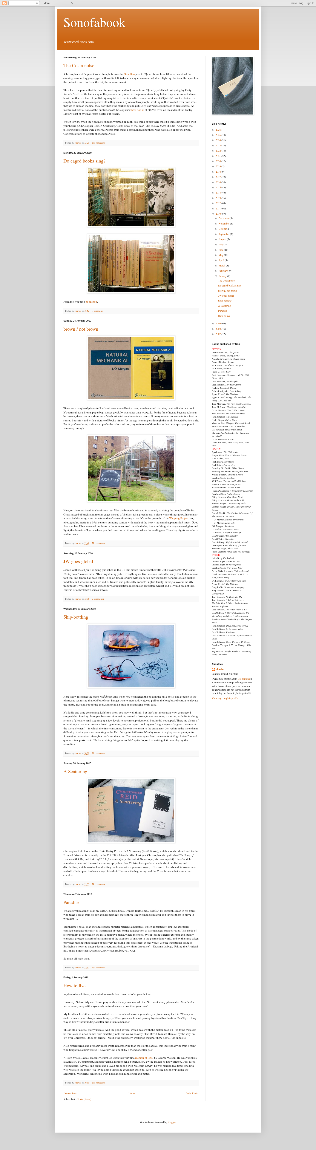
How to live (74, 985)
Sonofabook (94, 22)
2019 (218, 166)
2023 (218, 145)
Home (132, 1093)
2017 (218, 176)
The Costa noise (78, 65)
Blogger (172, 1122)
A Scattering (75, 771)
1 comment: (98, 310)
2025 (218, 134)
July (221, 244)
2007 (218, 334)
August (223, 239)
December (224, 218)
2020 (218, 161)
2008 (218, 328)
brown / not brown (80, 329)
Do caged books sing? (84, 161)
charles (220, 669)
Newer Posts (71, 1093)
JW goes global (78, 561)
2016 (218, 182)
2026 (218, 129)
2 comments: (98, 598)
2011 (218, 208)
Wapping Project (179, 518)
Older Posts (192, 1093)
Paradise (71, 902)
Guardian (129, 74)
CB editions (244, 678)
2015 (218, 187)
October (223, 228)
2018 (218, 171)
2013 (218, 198)
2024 (218, 140)
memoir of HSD (144, 1058)
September (224, 234)
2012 (218, 203)
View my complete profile (225, 698)
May (221, 255)
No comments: (99, 142)
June (221, 249)
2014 (218, 192)
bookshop (91, 301)
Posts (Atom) (84, 1099)
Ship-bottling (75, 617)
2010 (218, 213)
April (222, 260)
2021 (218, 156)
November (224, 223)
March (222, 265)
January (223, 276)
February (224, 270)
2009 (218, 323)
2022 (218, 150)
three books (137, 110)
